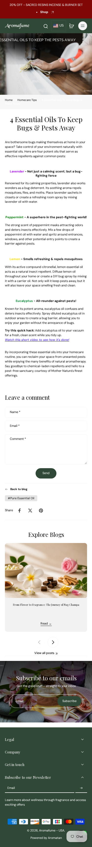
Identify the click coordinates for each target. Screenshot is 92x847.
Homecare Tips (27, 100)
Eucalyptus (24, 301)
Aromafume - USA (51, 830)
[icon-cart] (71, 26)
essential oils (14, 152)
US (61, 25)
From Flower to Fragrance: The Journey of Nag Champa (46, 604)
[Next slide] (53, 642)
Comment (18, 439)
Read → (46, 623)
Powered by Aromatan (46, 838)
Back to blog (18, 489)
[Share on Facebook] (19, 510)
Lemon (15, 259)
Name (15, 412)
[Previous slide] (39, 642)
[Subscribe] (81, 788)
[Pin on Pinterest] (41, 510)
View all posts (44, 653)
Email (15, 426)
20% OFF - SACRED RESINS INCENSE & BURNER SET (46, 5)
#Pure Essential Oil (21, 498)
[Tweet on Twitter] (30, 510)
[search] (45, 26)
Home (9, 100)
